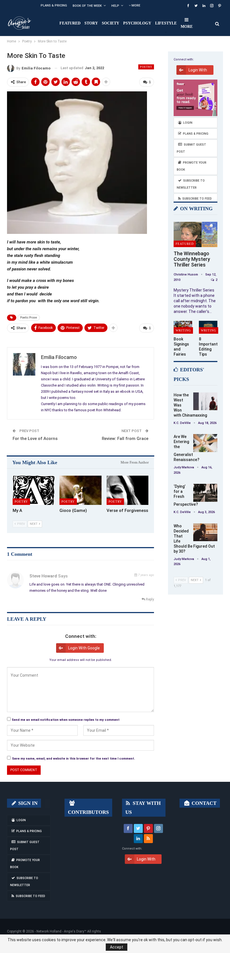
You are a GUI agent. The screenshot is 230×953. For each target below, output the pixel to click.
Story (91, 23)
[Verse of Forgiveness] (127, 490)
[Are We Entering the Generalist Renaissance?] (205, 443)
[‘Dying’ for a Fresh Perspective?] (205, 493)
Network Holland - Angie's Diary (60, 931)
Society (110, 23)
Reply (149, 599)
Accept (116, 947)
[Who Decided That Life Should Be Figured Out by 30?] (205, 532)
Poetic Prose (28, 317)
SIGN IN (27, 803)
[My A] (33, 490)
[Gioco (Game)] (80, 490)
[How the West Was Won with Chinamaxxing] (205, 401)
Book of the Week (87, 6)
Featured (70, 23)
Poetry (146, 66)
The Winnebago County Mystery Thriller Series (192, 259)
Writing (183, 330)
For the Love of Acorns (35, 438)
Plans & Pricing (54, 5)
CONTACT (203, 803)
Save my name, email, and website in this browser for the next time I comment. (73, 758)
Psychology (137, 23)
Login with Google (84, 648)
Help (115, 6)
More (135, 5)
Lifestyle (166, 23)
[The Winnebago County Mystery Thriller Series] (195, 234)
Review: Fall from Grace (125, 438)
